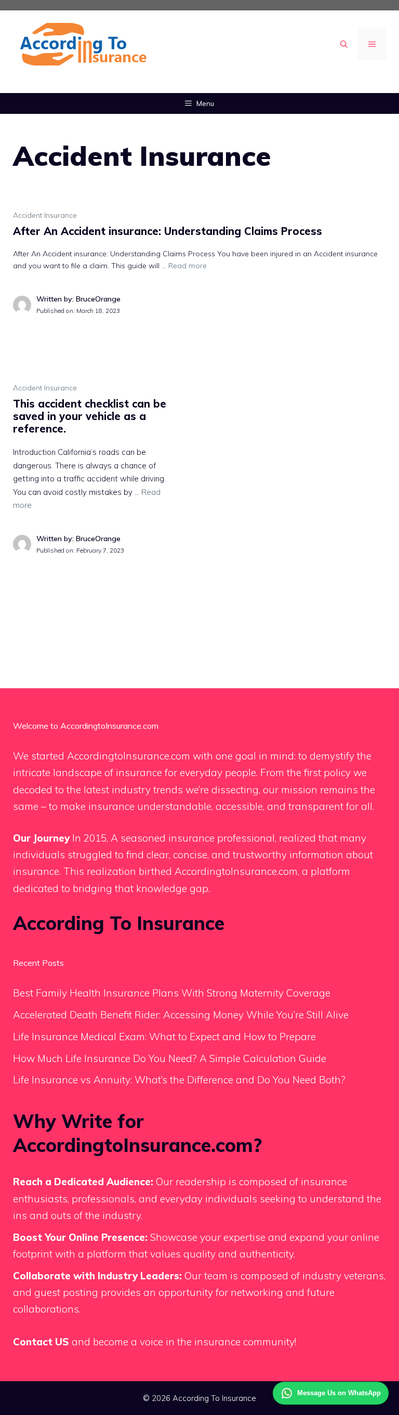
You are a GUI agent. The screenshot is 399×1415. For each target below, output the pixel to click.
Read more (187, 265)
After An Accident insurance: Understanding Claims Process (167, 231)
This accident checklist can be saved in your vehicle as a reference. (89, 416)
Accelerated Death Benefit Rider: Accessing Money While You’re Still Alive (181, 1014)
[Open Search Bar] (344, 44)
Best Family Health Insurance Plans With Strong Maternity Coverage (171, 993)
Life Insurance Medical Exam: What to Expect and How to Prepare (164, 1036)
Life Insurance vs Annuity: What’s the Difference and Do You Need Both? (179, 1079)
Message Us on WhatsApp (339, 1393)
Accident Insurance (45, 215)
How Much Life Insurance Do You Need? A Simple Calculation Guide (169, 1058)
